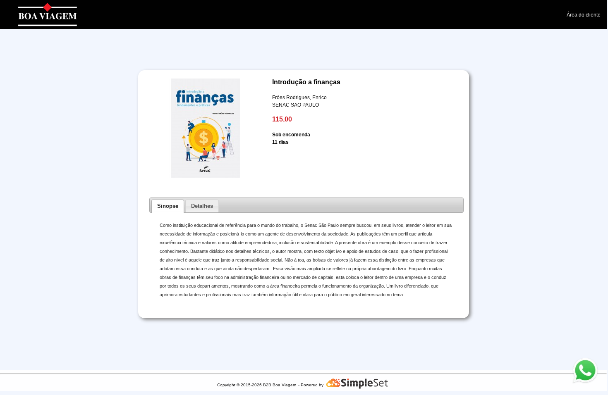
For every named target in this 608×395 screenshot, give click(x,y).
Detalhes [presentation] (202, 206)
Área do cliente (584, 15)
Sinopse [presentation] (167, 206)
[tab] (167, 206)
